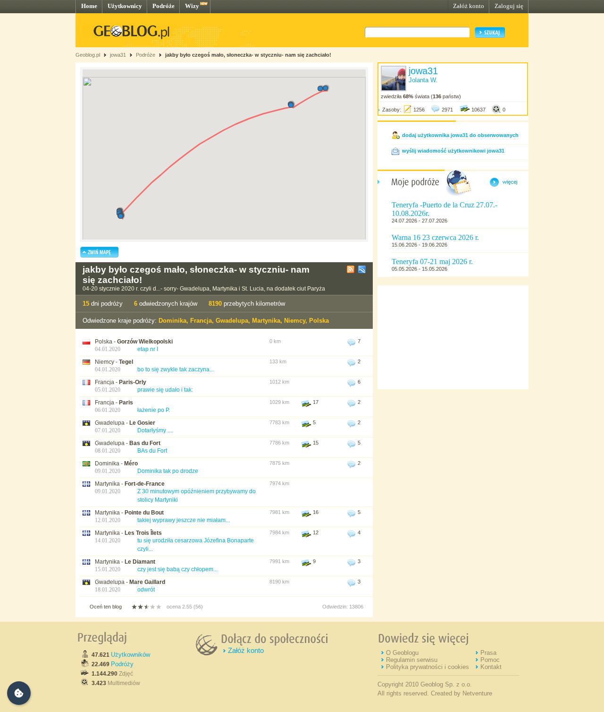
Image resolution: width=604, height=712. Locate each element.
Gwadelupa (232, 320)
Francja (201, 320)
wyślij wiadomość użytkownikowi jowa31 (453, 151)
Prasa (488, 652)
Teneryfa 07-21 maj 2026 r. (432, 261)
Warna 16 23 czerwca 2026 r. (435, 237)
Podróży (122, 664)
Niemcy (294, 320)
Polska (319, 320)
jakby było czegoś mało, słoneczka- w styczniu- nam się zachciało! (248, 55)
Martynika (266, 320)
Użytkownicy (125, 5)
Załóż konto (468, 5)
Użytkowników (130, 654)
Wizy (192, 5)
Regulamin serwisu (411, 659)
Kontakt (491, 666)
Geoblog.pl (88, 55)
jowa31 (118, 55)
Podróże (163, 5)
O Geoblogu (402, 652)
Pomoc (490, 659)
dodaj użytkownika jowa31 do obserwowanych (460, 135)
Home (89, 5)
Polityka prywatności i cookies (427, 666)
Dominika (172, 320)
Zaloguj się (509, 5)
